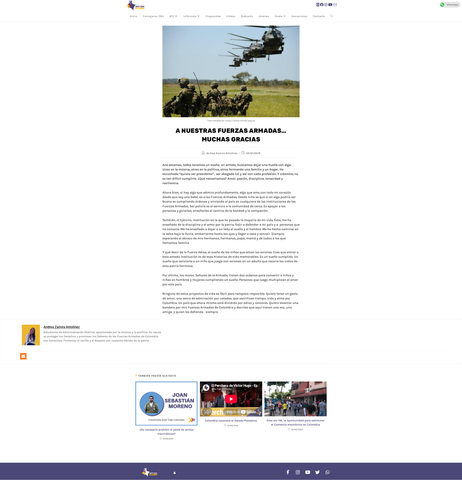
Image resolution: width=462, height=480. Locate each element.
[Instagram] (297, 472)
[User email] (23, 356)
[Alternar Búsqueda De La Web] (332, 16)
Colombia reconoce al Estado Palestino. (231, 420)
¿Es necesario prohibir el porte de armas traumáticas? (166, 431)
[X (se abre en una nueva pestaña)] (318, 5)
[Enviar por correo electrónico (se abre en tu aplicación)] (335, 5)
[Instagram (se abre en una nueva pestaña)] (326, 5)
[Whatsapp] (327, 472)
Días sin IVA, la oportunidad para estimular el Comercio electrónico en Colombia (295, 422)
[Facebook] (287, 472)
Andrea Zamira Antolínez (222, 153)
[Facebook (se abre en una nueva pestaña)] (322, 5)
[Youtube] (307, 472)
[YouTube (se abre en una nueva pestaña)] (330, 5)
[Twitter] (317, 472)
